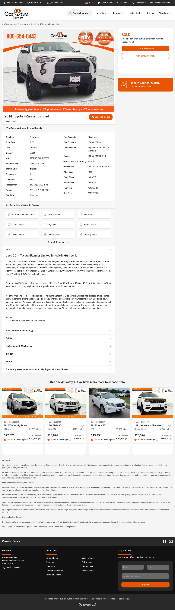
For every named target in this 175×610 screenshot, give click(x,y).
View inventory (88, 558)
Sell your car (87, 562)
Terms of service (53, 575)
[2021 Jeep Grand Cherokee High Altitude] (152, 403)
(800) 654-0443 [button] (56, 2)
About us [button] (163, 13)
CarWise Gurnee (9, 24)
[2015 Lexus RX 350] (109, 403)
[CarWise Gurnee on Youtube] (170, 541)
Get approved (88, 566)
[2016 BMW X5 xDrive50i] (65, 403)
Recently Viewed (161, 3)
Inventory (24, 24)
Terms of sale (52, 558)
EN (90, 3)
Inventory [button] (101, 13)
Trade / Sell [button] (134, 13)
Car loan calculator (54, 570)
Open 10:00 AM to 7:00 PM (114, 3)
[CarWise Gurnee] (16, 13)
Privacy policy (88, 570)
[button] (23, 2)
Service (150, 13)
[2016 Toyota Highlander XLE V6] (22, 403)
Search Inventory (81, 13)
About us (50, 562)
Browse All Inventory (145, 48)
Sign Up (145, 585)
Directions (50, 566)
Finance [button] (117, 13)
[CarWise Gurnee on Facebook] (163, 541)
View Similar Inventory (145, 56)
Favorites (139, 3)
